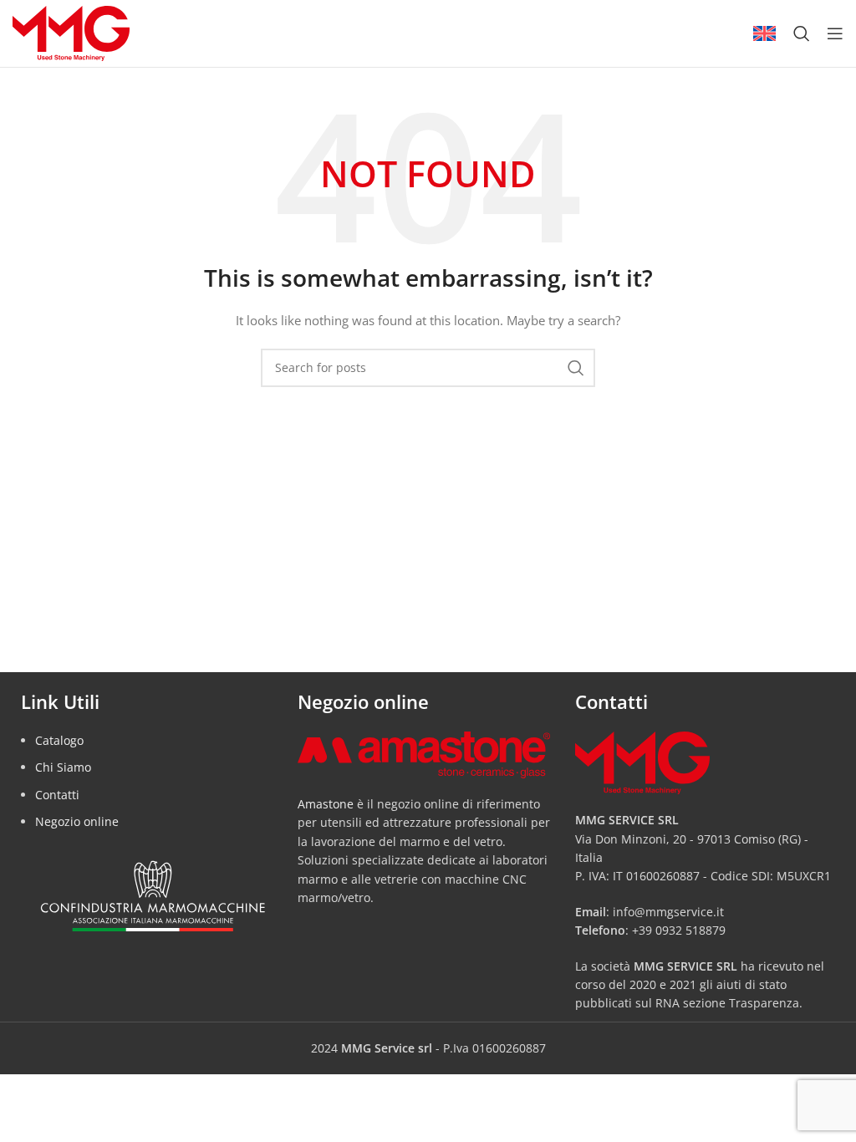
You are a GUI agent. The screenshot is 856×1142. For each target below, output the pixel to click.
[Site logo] (71, 32)
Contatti (57, 795)
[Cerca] (801, 33)
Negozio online (77, 821)
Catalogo (59, 740)
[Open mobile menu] (835, 33)
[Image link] (423, 754)
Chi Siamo (63, 767)
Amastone (326, 804)
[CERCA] (576, 368)
